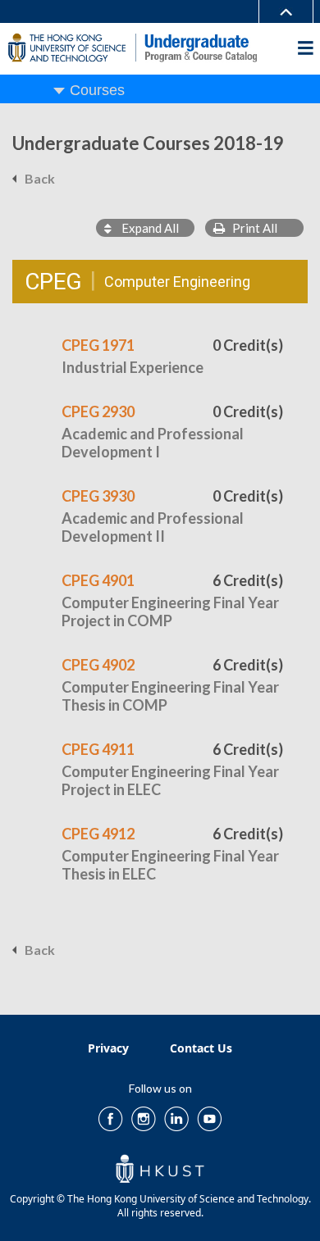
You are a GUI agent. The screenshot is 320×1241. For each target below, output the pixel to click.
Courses (97, 90)
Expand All (145, 227)
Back (40, 178)
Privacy (108, 1048)
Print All (251, 227)
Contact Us (201, 1048)
